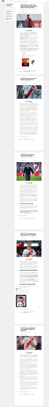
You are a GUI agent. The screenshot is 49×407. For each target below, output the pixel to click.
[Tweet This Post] (34, 83)
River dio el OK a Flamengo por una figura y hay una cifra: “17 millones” (9, 16)
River (34, 32)
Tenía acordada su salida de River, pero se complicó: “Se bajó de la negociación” (9, 19)
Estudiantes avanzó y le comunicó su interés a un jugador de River (9, 11)
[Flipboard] (10, 7)
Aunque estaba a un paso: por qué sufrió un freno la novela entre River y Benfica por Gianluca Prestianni (9, 5)
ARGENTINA (21, 103)
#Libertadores (21, 212)
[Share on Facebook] (33, 83)
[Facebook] (7, 7)
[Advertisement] (29, 145)
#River (29, 211)
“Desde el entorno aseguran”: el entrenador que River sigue (9, 13)
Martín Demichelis (25, 71)
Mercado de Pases (7, 10)
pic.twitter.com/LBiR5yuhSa (27, 212)
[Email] (12, 7)
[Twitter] (9, 7)
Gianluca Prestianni (24, 41)
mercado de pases (23, 115)
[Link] (35, 83)
